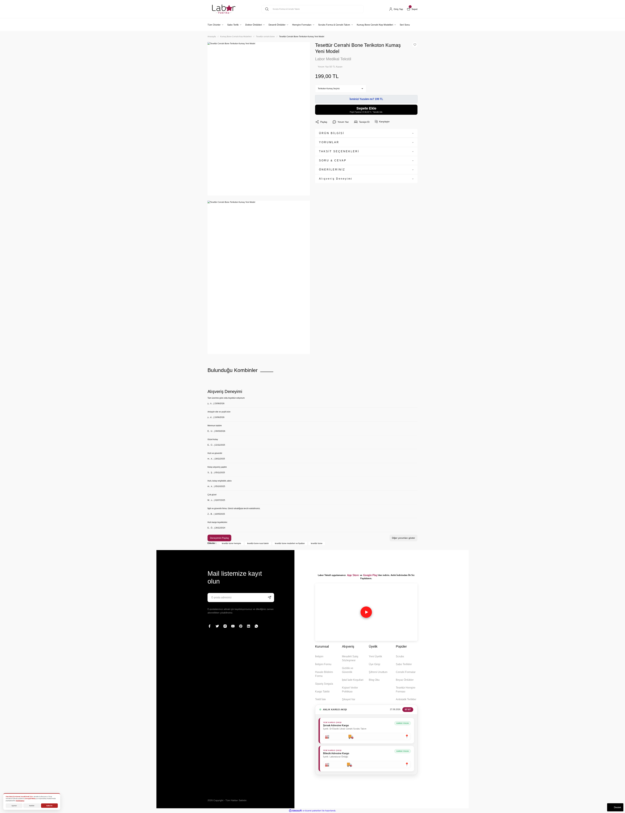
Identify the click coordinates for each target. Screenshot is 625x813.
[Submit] (269, 597)
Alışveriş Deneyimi (335, 178)
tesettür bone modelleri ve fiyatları (290, 543)
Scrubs (400, 656)
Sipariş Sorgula (324, 683)
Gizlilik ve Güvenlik (347, 670)
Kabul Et (49, 806)
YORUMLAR (329, 142)
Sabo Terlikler (404, 664)
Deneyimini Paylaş (219, 538)
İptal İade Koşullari (352, 679)
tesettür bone (316, 543)
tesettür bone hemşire (231, 543)
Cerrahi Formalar (406, 672)
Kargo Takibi (322, 691)
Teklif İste (320, 699)
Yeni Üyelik (375, 656)
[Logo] (224, 9)
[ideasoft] (295, 810)
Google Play (370, 575)
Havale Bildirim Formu (324, 674)
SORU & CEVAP (333, 160)
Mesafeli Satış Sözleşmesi (350, 658)
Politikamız (20, 801)
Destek (617, 807)
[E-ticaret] (312, 810)
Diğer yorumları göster (403, 538)
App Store (353, 575)
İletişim (319, 656)
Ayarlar (14, 806)
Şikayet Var (348, 699)
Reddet (31, 806)
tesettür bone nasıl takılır (258, 543)
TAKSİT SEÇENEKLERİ (339, 151)
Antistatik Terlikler (406, 699)
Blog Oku (374, 679)
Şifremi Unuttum (378, 672)
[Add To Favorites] (414, 44)
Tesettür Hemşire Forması (405, 689)
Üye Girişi (374, 664)
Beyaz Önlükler (405, 679)
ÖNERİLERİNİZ (332, 169)
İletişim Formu (323, 664)
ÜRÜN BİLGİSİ (331, 133)
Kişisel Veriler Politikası (350, 689)
